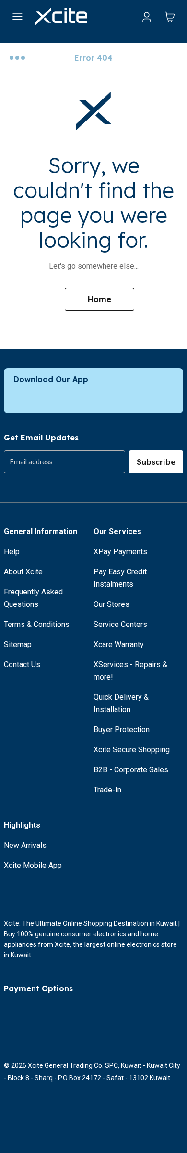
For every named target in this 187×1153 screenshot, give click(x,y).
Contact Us (22, 664)
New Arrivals (25, 845)
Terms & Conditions (37, 624)
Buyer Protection (122, 729)
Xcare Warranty (119, 644)
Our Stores (111, 604)
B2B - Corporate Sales (131, 769)
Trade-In (107, 789)
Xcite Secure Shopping (132, 749)
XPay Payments (120, 551)
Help (12, 551)
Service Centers (120, 624)
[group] (64, 461)
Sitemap (18, 644)
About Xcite (23, 571)
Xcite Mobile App (33, 865)
